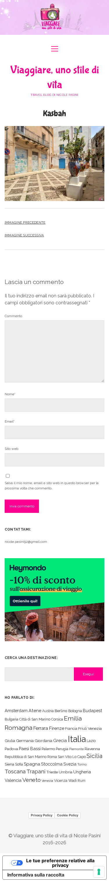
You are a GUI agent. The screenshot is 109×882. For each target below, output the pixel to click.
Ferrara (40, 728)
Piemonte (76, 749)
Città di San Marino (34, 719)
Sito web (11, 449)
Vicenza (60, 780)
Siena (9, 764)
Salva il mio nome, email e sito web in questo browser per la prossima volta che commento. (52, 485)
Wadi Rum (76, 780)
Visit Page (54, 17)
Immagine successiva (24, 235)
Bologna (75, 711)
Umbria (65, 772)
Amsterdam (16, 710)
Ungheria (82, 771)
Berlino (61, 710)
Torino (82, 764)
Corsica (57, 719)
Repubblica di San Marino (26, 757)
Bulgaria (11, 719)
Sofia (19, 764)
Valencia (13, 780)
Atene (34, 710)
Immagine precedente (25, 222)
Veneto (31, 780)
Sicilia (94, 755)
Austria (48, 711)
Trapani (35, 771)
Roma (52, 757)
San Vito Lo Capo (72, 757)
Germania (25, 740)
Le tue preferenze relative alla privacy (60, 863)
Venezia (47, 780)
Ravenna (92, 748)
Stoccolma (51, 763)
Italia (77, 739)
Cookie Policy (67, 815)
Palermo (48, 749)
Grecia (60, 740)
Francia (71, 728)
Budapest (92, 710)
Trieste (52, 772)
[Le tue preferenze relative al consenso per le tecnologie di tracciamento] (98, 871)
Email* (10, 421)
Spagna (32, 764)
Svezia (69, 763)
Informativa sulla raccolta (35, 875)
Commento (13, 316)
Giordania (43, 740)
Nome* (10, 394)
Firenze (56, 728)
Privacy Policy (41, 815)
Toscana (15, 771)
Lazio (91, 741)
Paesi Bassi (30, 748)
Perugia (62, 749)
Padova (11, 748)
